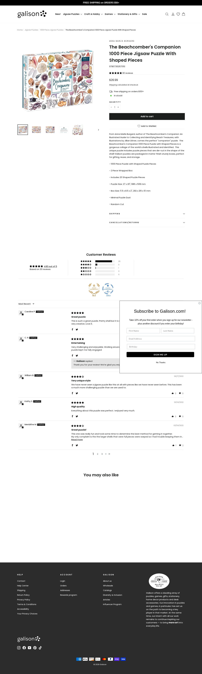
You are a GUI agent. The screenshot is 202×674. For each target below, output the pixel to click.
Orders (63, 585)
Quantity (115, 102)
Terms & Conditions (26, 604)
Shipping (113, 85)
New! (58, 14)
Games (109, 14)
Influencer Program (112, 604)
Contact (21, 581)
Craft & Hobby (92, 14)
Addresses (65, 590)
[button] (115, 73)
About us (107, 581)
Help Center (23, 585)
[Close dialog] (199, 303)
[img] (77, 312)
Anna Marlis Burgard (122, 41)
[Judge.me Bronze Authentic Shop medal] (94, 288)
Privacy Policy (23, 599)
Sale (144, 14)
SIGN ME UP (160, 354)
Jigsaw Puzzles (71, 14)
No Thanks (160, 362)
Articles (106, 599)
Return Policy (23, 595)
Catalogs (107, 590)
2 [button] (97, 454)
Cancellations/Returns (124, 222)
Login (62, 581)
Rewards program (68, 595)
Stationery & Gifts (128, 14)
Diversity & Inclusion (112, 595)
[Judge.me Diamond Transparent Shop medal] (107, 288)
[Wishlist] (178, 14)
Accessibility (23, 609)
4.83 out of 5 (50, 266)
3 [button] (102, 454)
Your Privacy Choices (27, 613)
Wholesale (108, 585)
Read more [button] (77, 439)
